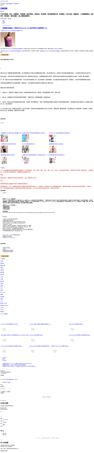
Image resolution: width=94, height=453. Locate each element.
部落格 (4, 22)
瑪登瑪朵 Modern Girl (4, 305)
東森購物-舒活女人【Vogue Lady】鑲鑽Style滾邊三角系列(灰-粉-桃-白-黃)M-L (17, 363)
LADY (1, 300)
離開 (6, 450)
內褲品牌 (4, 357)
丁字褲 (4, 192)
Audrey (1, 287)
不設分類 (9, 18)
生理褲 (1, 267)
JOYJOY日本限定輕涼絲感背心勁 (28, 143)
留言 (12, 379)
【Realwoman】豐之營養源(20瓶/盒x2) (76, 324)
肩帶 (3, 359)
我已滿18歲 (2, 450)
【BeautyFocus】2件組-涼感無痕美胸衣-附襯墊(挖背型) (59, 132)
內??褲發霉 (2, 258)
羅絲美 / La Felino (3, 303)
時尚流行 (9, 382)
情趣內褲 (2, 272)
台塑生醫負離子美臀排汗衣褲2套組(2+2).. (57, 154)
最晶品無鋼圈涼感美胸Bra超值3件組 (7, 154)
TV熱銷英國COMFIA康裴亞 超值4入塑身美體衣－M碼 (11, 132)
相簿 (3, 20)
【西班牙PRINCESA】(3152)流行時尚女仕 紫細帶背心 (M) (11, 30)
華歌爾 (1, 285)
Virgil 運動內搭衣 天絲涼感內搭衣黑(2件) (8, 143)
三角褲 (1, 279)
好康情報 (3, 8)
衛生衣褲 (2, 274)
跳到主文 (2, 11)
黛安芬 (1, 290)
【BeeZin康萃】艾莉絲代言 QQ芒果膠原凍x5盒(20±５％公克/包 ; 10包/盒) (15, 335)
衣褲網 (1, 283)
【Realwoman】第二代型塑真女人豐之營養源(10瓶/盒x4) (79, 335)
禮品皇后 (2, 311)
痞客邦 (10, 379)
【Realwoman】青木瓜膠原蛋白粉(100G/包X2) (9, 324)
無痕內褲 (2, 263)
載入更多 (2, 386)
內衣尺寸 (4, 249)
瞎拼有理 (2, 281)
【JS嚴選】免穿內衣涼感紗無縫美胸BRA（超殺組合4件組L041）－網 (35, 154)
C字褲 (1, 276)
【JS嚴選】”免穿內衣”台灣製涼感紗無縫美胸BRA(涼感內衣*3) (33, 132)
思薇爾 (1, 294)
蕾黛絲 (1, 298)
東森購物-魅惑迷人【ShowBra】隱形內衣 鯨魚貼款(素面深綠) (14, 364)
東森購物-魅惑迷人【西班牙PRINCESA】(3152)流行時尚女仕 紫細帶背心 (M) (25, 28)
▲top (1, 384)
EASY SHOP (2, 292)
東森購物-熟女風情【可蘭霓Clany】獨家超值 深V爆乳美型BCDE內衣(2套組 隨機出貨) (19, 366)
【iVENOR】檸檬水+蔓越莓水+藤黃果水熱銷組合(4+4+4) (40, 324)
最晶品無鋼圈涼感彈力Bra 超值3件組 (56, 143)
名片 (3, 23)
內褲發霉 (6, 313)
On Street (2, 309)
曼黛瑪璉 (2, 296)
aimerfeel (2, 307)
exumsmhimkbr (3, 373)
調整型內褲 (2, 265)
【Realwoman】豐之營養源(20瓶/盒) (36, 335)
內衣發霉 (10, 236)
